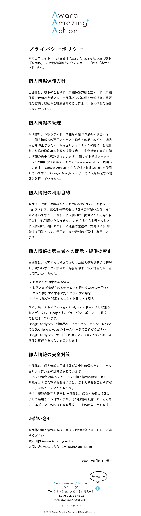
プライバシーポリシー (70, 506)
